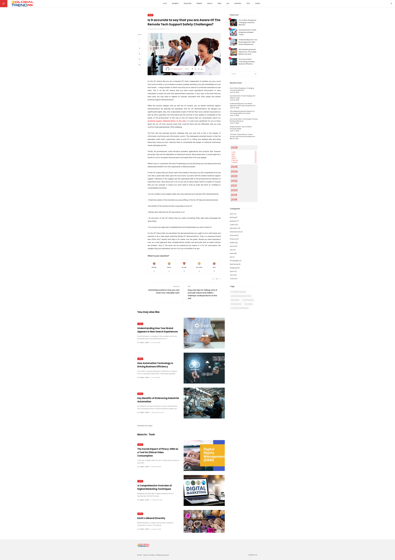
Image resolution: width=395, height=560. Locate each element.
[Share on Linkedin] (139, 64)
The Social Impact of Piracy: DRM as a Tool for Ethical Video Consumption (157, 452)
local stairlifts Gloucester (238, 292)
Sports (232, 271)
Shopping (237, 3)
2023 (234, 176)
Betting (232, 217)
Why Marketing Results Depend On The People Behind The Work (247, 51)
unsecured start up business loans (241, 296)
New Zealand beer (236, 304)
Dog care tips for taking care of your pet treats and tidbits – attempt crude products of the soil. (202, 294)
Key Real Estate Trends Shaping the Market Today (247, 32)
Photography (234, 261)
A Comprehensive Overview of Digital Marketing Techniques (154, 487)
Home (219, 3)
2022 (234, 181)
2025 (234, 167)
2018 (234, 200)
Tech (248, 3)
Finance (199, 3)
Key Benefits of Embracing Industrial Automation (158, 400)
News (232, 253)
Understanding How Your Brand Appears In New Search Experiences (157, 330)
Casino (232, 225)
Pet (231, 257)
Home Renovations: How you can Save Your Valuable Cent (163, 291)
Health (209, 3)
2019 (234, 195)
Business (175, 3)
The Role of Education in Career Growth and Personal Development (242, 135)
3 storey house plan (247, 300)
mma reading (248, 304)
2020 (234, 190)
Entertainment (235, 232)
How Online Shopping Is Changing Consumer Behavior (247, 22)
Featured (233, 235)
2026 (234, 148)
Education (187, 3)
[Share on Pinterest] (139, 59)
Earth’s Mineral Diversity (151, 518)
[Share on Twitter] (139, 54)
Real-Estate (234, 264)
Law (227, 3)
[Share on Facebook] (139, 48)
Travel (257, 3)
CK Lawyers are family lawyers (239, 308)
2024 (234, 171)
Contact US (253, 555)
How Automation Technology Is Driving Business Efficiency (155, 365)
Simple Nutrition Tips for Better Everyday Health (241, 128)
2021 (234, 186)
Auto (165, 3)
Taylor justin (177, 69)
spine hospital (235, 300)
